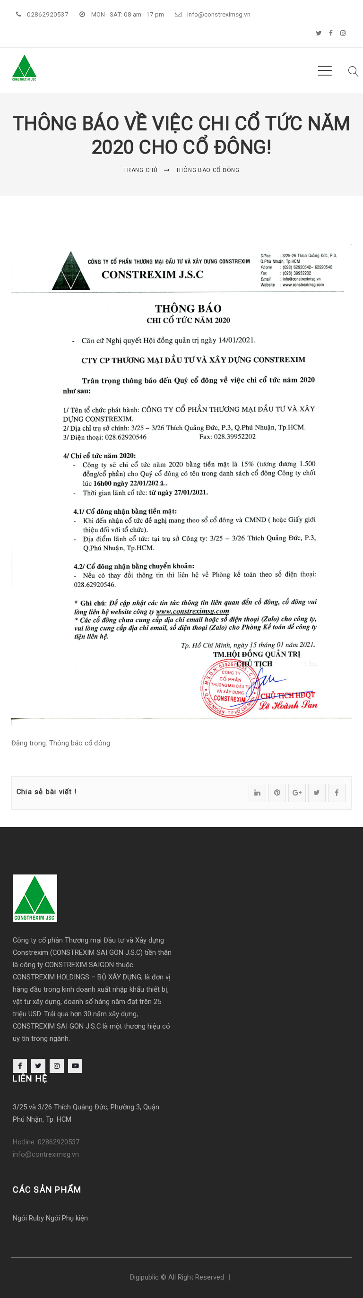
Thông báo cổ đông (208, 170)
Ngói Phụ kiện (67, 1218)
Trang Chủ (140, 170)
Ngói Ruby (28, 1218)
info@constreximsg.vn (219, 14)
